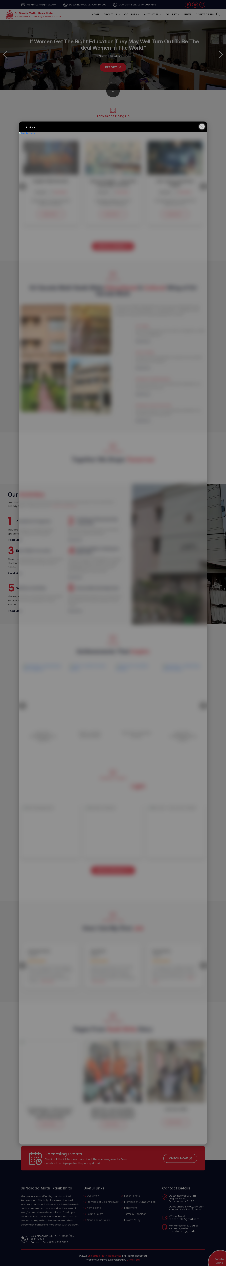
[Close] (202, 126)
